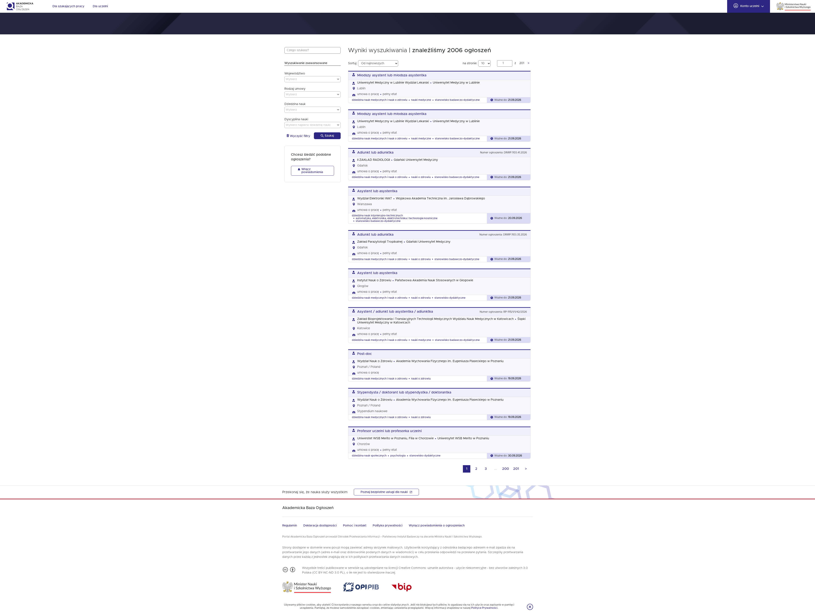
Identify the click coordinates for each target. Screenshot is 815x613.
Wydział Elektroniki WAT (374, 198)
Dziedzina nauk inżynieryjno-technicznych (377, 215)
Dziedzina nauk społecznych (369, 455)
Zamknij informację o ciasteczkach (530, 606)
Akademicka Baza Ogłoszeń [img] (19, 6)
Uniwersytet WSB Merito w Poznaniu (463, 438)
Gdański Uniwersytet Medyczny (416, 159)
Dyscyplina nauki (296, 119)
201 (516, 468)
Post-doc (364, 353)
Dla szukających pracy (68, 6)
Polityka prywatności (387, 525)
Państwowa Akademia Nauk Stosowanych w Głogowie (434, 280)
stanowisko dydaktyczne (449, 298)
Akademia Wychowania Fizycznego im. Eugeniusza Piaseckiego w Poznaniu (449, 361)
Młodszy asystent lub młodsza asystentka (391, 75)
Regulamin (289, 525)
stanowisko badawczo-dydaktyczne (457, 100)
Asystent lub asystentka (377, 191)
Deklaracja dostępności (320, 525)
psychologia (398, 455)
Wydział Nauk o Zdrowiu (374, 361)
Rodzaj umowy (294, 88)
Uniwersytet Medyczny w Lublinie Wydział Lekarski (393, 82)
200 (505, 468)
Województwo (294, 73)
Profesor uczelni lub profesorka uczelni (389, 431)
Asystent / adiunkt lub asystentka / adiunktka (395, 311)
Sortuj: (353, 63)
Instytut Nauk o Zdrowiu (374, 280)
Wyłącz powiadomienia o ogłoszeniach (437, 525)
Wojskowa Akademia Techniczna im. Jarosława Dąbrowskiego (440, 198)
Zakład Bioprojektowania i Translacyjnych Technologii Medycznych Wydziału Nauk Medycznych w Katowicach (435, 319)
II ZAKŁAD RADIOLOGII (373, 159)
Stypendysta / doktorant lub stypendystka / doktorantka (404, 392)
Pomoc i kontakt (354, 525)
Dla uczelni (100, 6)
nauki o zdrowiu (421, 177)
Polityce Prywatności (484, 608)
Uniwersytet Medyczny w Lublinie (456, 82)
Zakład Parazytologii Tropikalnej (379, 241)
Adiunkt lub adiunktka (375, 152)
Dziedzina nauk (295, 104)
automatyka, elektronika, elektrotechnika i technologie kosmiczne (396, 218)
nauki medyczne (421, 100)
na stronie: (470, 63)
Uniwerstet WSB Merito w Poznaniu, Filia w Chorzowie (395, 438)
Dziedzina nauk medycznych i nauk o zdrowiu (379, 100)
